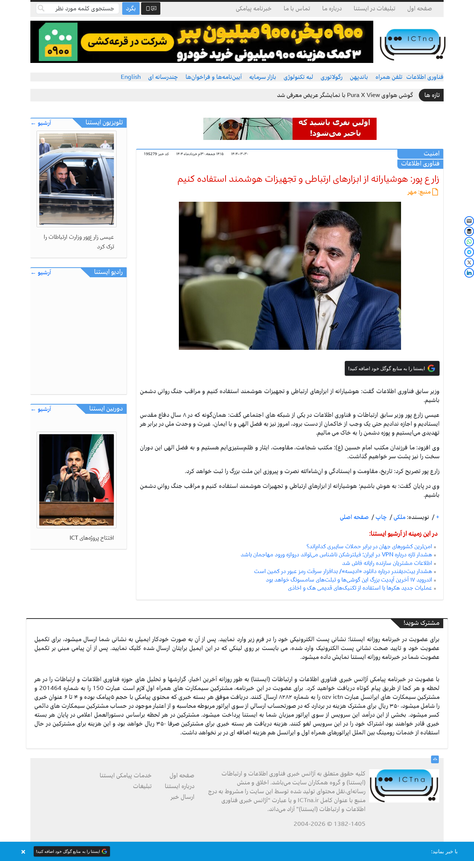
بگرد (131, 8)
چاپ (380, 517)
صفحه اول (419, 8)
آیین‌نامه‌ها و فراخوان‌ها (214, 77)
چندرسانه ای (163, 77)
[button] (237, 851)
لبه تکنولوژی (298, 77)
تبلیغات (142, 786)
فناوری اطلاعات (425, 77)
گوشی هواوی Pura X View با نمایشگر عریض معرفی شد (345, 95)
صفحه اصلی (354, 517)
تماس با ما (297, 8)
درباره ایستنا (179, 786)
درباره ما (332, 8)
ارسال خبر (182, 797)
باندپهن (359, 77)
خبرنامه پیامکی (254, 8)
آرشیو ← (40, 123)
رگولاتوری (332, 77)
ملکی (398, 517)
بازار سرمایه (262, 77)
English (131, 77)
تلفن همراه (389, 77)
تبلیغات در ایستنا (374, 8)
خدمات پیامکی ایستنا (126, 775)
